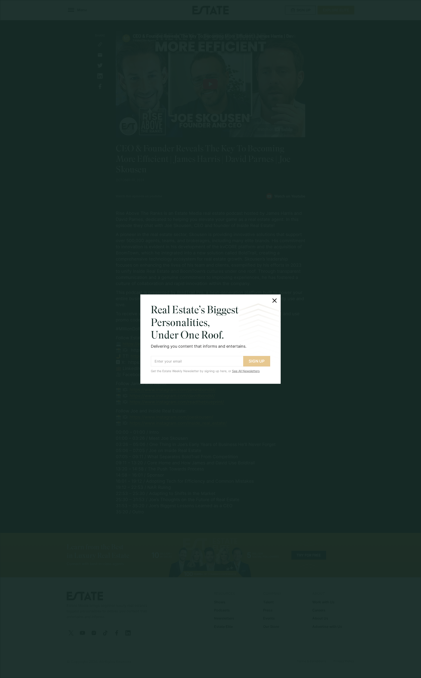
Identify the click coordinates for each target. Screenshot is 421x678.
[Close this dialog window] (274, 300)
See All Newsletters (246, 371)
